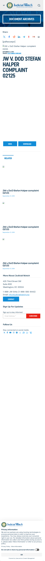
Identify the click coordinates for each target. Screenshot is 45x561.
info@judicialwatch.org (19, 294)
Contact (11, 299)
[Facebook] (7, 332)
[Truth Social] (30, 332)
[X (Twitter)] (4, 332)
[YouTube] (10, 332)
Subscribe (33, 316)
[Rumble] (27, 332)
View (10, 144)
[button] (4, 5)
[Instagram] (13, 332)
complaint (18, 53)
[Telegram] (17, 332)
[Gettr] (20, 332)
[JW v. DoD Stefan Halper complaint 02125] (22, 176)
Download (27, 144)
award (13, 53)
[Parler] (24, 332)
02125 (9, 53)
